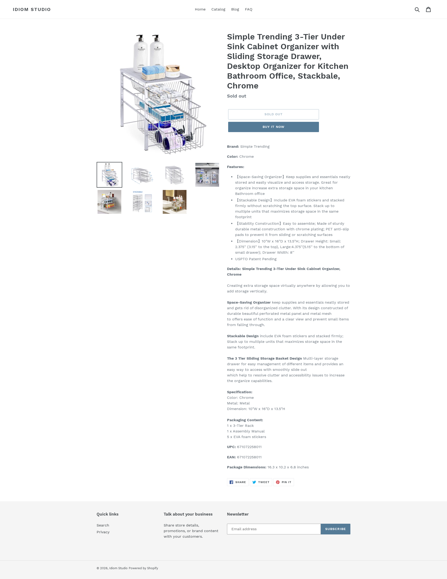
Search (103, 525)
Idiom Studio (32, 9)
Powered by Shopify (143, 568)
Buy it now (273, 127)
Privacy (103, 532)
